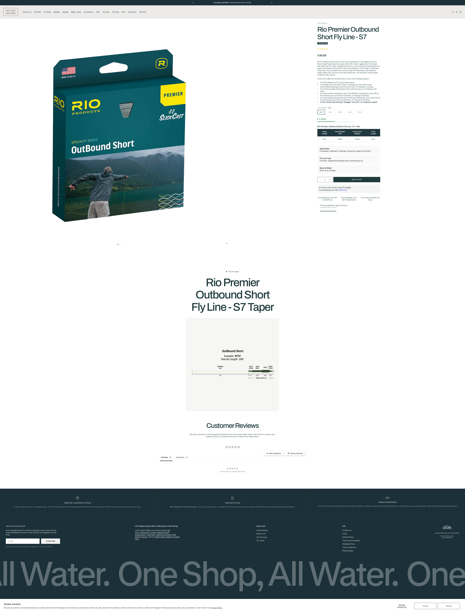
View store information (328, 211)
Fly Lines (106, 12)
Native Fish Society (163, 535)
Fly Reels (47, 12)
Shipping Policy (348, 544)
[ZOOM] (226, 243)
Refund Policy (348, 537)
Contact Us (347, 530)
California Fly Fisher (148, 533)
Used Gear (132, 12)
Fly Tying (115, 12)
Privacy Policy (216, 608)
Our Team (260, 541)
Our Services (261, 537)
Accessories (88, 12)
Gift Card (142, 12)
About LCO (27, 12)
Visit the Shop (261, 530)
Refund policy (347, 551)
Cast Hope (150, 535)
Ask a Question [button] (275, 453)
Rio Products (322, 23)
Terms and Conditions (351, 541)
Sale (123, 12)
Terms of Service (349, 547)
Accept (425, 606)
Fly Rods (37, 12)
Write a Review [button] (297, 453)
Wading (56, 12)
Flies (98, 12)
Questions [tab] (180, 457)
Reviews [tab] (164, 457)
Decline (449, 606)
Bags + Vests (76, 12)
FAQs (344, 534)
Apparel (65, 12)
